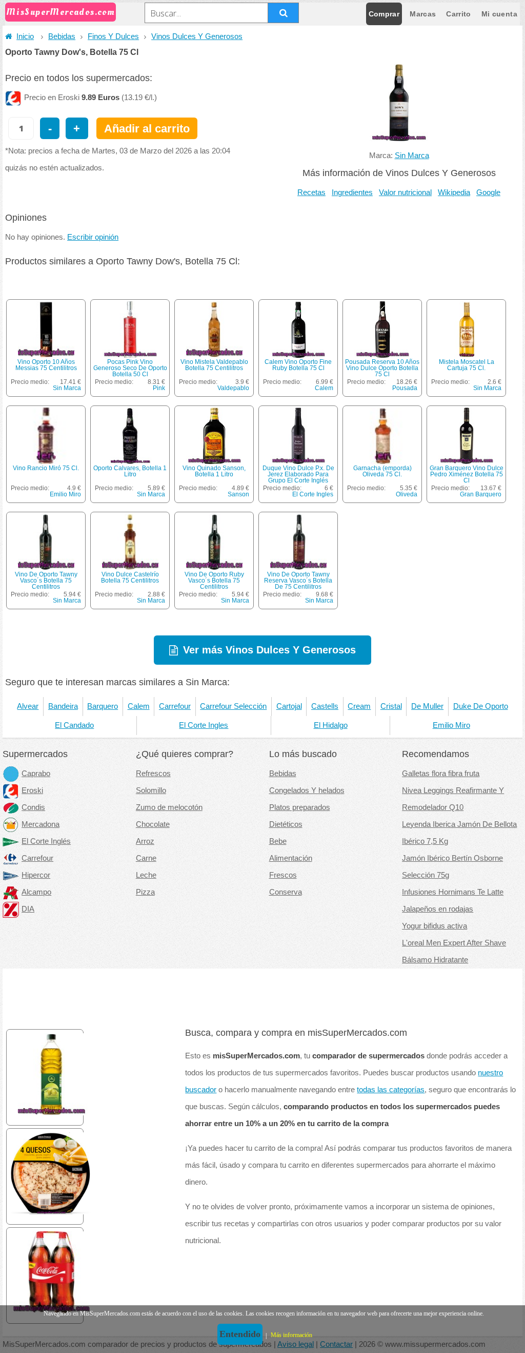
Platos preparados (299, 807)
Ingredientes (352, 192)
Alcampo (36, 892)
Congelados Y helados (307, 790)
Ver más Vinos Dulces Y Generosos (269, 649)
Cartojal (289, 706)
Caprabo (36, 773)
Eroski (32, 790)
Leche (146, 875)
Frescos (283, 875)
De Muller (427, 706)
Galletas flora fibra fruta (440, 773)
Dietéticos (285, 824)
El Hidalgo (331, 725)
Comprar (384, 14)
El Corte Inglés (46, 841)
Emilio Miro (65, 494)
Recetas (311, 192)
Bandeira (63, 706)
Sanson (238, 494)
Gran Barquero (480, 494)
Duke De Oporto (480, 706)
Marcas (423, 14)
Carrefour (175, 706)
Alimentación (290, 858)
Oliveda (406, 494)
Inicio (25, 36)
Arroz (145, 841)
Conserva (285, 892)
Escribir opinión (92, 237)
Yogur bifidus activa (434, 926)
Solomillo (151, 790)
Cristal (391, 706)
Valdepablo (233, 388)
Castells (324, 706)
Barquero (102, 706)
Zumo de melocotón (169, 807)
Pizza (145, 892)
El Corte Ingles (312, 494)
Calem (324, 388)
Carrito (458, 14)
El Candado (74, 725)
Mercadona (40, 824)
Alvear (27, 706)
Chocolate (153, 824)
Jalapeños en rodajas (437, 909)
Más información (291, 1335)
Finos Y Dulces (113, 36)
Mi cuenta (499, 14)
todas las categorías (391, 1090)
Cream (359, 706)
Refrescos (153, 773)
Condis (33, 807)
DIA (28, 909)
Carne (146, 858)
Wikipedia (454, 192)
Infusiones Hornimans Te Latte (452, 892)
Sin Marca (412, 155)
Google (488, 192)
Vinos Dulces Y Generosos (197, 36)
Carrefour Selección (233, 706)
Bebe (278, 841)
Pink (159, 388)
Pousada (404, 388)
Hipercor (36, 875)
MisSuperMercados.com (60, 12)
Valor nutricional (405, 192)
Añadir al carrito (147, 128)
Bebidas (61, 36)
